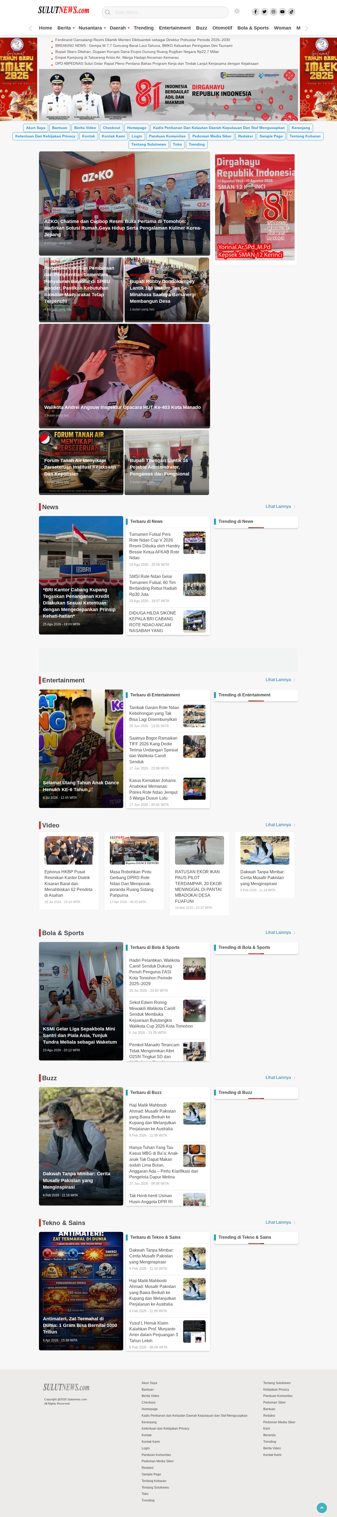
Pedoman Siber (274, 1401)
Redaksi (245, 136)
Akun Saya (35, 128)
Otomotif (222, 28)
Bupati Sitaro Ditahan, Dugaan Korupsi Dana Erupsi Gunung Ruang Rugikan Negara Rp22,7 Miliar (137, 51)
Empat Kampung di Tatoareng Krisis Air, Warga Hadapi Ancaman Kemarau (117, 57)
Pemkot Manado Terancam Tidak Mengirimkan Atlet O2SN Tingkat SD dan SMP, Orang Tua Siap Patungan (154, 1058)
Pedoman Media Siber (211, 136)
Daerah (118, 28)
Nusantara (90, 28)
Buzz (201, 28)
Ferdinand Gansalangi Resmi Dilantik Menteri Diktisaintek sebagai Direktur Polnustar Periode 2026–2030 (142, 40)
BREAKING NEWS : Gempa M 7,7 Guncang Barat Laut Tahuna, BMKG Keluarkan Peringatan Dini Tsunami (143, 45)
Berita (64, 28)
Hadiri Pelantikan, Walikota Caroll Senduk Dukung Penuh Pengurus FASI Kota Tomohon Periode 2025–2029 (154, 973)
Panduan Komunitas (167, 136)
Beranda (269, 1433)
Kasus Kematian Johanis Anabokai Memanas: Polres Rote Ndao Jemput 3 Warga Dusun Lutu (153, 790)
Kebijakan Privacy (276, 1388)
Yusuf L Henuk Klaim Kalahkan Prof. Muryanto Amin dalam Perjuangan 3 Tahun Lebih (153, 1333)
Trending (144, 28)
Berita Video (85, 128)
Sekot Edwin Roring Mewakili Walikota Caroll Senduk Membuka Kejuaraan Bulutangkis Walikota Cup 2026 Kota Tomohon (161, 1016)
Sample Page (271, 136)
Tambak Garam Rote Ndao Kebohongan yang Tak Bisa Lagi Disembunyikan (154, 715)
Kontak (88, 136)
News (50, 506)
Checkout (111, 128)
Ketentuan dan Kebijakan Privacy (45, 136)
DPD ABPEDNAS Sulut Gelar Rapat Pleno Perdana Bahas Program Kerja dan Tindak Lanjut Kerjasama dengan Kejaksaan (157, 63)
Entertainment (175, 28)
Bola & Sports (253, 28)
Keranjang (301, 128)
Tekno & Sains (63, 1221)
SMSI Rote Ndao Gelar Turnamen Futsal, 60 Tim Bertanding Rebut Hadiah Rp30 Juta (153, 588)
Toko (177, 144)
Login (137, 136)
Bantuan (59, 128)
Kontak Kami (113, 136)
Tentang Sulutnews (148, 144)
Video (51, 823)
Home (45, 28)
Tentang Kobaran (305, 136)
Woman (282, 28)
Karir (266, 1427)
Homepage (136, 128)
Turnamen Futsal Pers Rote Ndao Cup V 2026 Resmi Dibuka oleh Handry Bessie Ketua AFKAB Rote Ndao (154, 549)
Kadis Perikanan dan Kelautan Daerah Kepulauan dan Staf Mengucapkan (219, 128)
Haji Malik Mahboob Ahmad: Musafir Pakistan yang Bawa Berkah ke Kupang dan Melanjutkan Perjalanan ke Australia (152, 1118)
